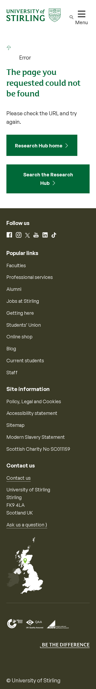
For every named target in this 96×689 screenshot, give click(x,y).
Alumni (13, 289)
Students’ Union (23, 325)
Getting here (20, 313)
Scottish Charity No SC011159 (38, 449)
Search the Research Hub (48, 179)
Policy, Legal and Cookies (33, 401)
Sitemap (15, 425)
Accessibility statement (31, 413)
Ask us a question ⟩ (26, 525)
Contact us (18, 478)
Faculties (16, 265)
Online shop (19, 336)
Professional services (29, 277)
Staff (12, 372)
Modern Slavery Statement (35, 437)
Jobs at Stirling (22, 301)
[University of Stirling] (33, 15)
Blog (11, 348)
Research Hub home (38, 145)
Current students (25, 360)
